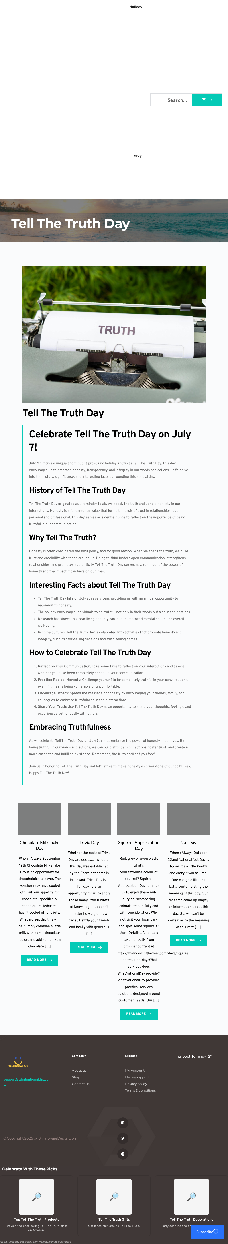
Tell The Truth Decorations (191, 1219)
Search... (157, 99)
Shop (76, 1077)
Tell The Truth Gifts (114, 1219)
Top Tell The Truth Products (36, 1219)
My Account (134, 1070)
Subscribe (204, 1232)
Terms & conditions (140, 1090)
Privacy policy (136, 1084)
